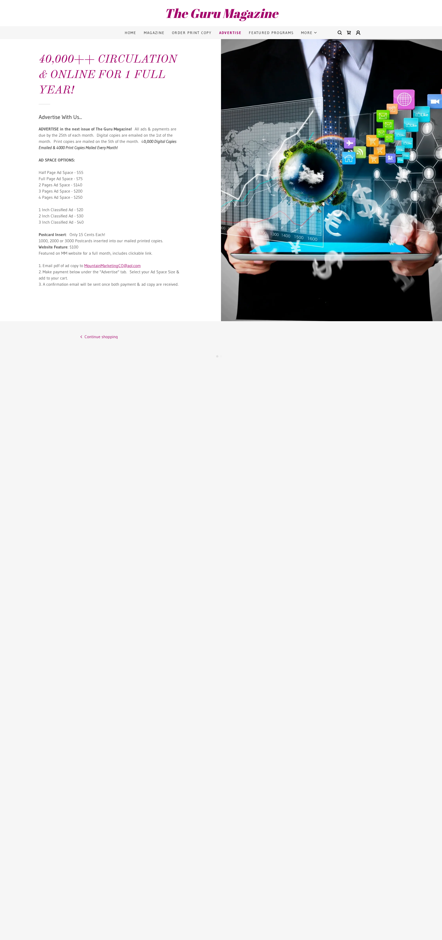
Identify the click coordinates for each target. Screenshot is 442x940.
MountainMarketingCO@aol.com (112, 265)
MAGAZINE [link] (154, 32)
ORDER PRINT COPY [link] (192, 32)
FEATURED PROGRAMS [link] (271, 32)
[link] (221, 16)
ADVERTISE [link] (230, 32)
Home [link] (131, 32)
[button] (309, 32)
